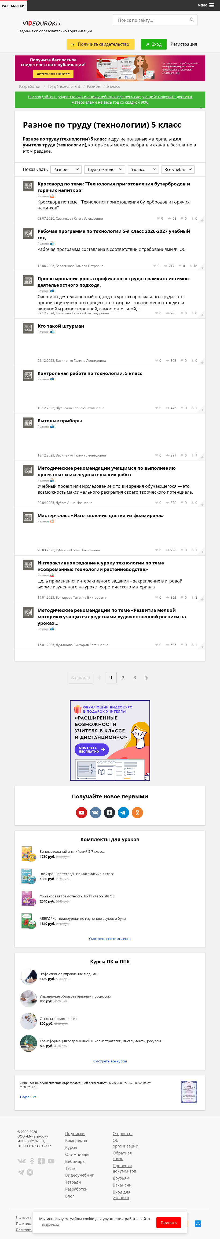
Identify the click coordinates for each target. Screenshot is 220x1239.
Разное (93, 86)
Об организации (125, 1143)
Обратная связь (122, 1155)
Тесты (70, 1168)
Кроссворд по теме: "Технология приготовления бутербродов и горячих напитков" (114, 187)
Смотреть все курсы (110, 1061)
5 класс (113, 86)
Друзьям (121, 1178)
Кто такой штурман (61, 326)
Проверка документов (124, 1168)
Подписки (75, 1133)
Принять (169, 1222)
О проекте (123, 1133)
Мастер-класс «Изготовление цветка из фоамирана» (101, 515)
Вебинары (75, 1161)
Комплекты (76, 1140)
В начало (80, 678)
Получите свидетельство (103, 44)
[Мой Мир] (198, 1223)
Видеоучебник (79, 1175)
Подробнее (28, 1097)
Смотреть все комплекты (110, 938)
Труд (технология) (63, 86)
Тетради (73, 1182)
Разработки (29, 86)
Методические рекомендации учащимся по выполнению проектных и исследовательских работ (107, 471)
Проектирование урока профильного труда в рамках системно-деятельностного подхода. (114, 281)
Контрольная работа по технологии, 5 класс (90, 373)
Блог (69, 1196)
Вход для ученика (121, 1194)
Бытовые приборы (60, 420)
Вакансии (122, 1185)
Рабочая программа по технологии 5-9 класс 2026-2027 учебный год (114, 234)
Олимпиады (77, 1154)
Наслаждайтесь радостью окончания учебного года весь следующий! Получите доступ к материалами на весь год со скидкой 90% (110, 99)
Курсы (71, 1147)
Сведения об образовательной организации (54, 31)
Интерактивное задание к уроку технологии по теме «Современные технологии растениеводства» (101, 566)
